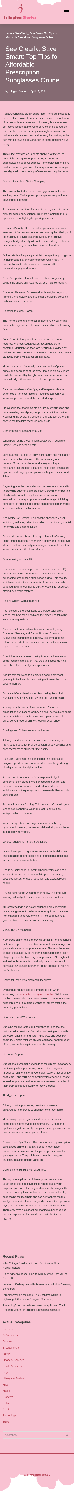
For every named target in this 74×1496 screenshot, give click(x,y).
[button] (66, 12)
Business (8, 1329)
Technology (9, 1415)
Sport (6, 1409)
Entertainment (11, 1347)
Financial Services (13, 1359)
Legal (6, 1372)
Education (8, 1341)
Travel (6, 1421)
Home (8, 33)
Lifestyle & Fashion (14, 1378)
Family (7, 1353)
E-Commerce (11, 1335)
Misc (5, 1384)
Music (6, 1390)
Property (8, 1396)
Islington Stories (18, 91)
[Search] (67, 1435)
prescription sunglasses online (36, 994)
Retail (6, 1403)
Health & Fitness (12, 1366)
